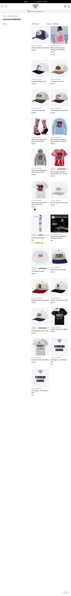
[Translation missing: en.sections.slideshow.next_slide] (45, 1)
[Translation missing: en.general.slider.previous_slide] (25, 1)
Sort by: (49, 24)
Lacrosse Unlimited (36, 45)
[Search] (6, 6)
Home (4, 16)
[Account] (65, 6)
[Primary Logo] (35, 6)
